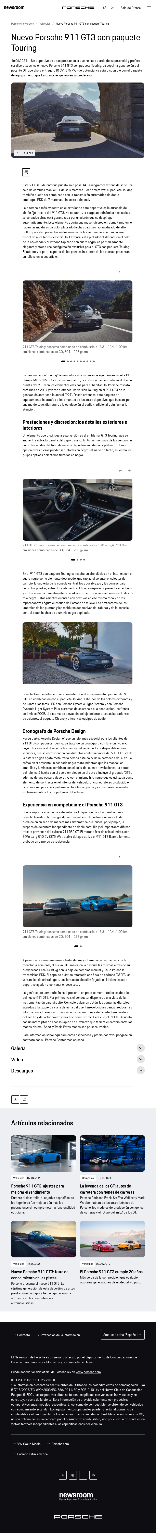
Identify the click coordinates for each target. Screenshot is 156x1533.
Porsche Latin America (32, 1454)
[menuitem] (20, 1335)
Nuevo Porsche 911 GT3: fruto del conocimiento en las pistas (40, 1275)
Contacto (23, 1334)
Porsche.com (60, 1443)
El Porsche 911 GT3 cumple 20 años (111, 1272)
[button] (120, 272)
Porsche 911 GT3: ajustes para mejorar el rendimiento (37, 1189)
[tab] (78, 1049)
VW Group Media (29, 1443)
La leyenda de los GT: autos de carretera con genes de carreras (107, 1189)
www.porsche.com (88, 1371)
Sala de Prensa (131, 7)
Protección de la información (60, 1334)
